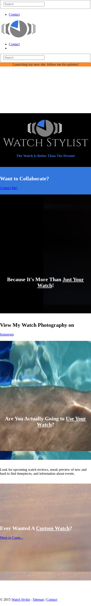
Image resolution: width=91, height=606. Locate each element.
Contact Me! (8, 188)
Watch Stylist (20, 599)
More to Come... (11, 537)
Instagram (7, 334)
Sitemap (38, 599)
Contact (14, 14)
